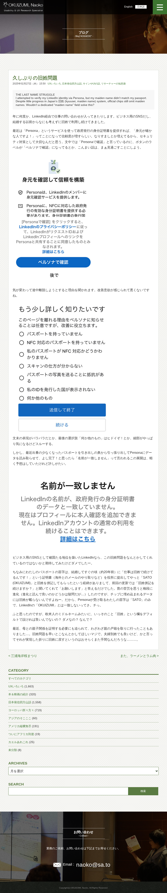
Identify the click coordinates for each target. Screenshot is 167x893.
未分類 (12, 750)
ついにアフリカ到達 (21, 734)
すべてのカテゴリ (19, 678)
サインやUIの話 (91, 83)
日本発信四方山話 (72, 83)
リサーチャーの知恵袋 (113, 83)
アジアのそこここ (19, 718)
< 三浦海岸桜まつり (22, 656)
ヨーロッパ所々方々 (21, 710)
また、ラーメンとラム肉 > (139, 656)
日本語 (141, 6)
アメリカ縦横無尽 (19, 726)
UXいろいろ (54, 83)
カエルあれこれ (18, 742)
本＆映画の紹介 (18, 694)
